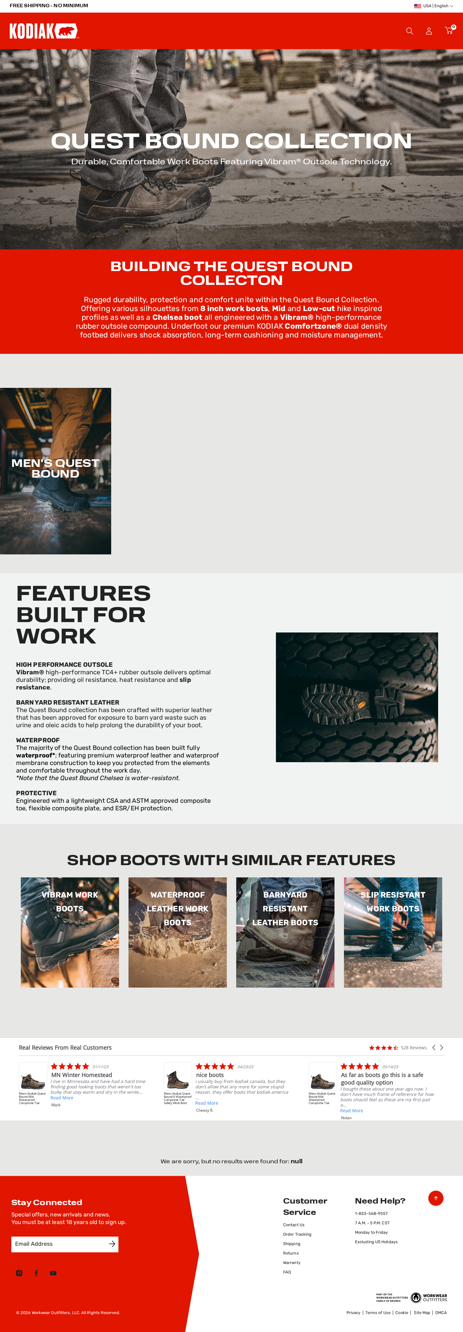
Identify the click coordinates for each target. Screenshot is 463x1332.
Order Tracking (297, 1235)
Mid (279, 309)
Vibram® (297, 318)
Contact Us (294, 1225)
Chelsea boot (177, 318)
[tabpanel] (231, 1162)
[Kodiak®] (44, 31)
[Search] (409, 31)
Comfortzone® (312, 327)
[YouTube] (53, 1274)
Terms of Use (378, 1313)
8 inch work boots (234, 309)
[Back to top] (435, 1196)
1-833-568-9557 (371, 1214)
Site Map (422, 1313)
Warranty (291, 1263)
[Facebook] (36, 1274)
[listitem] (372, 1087)
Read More (61, 1103)
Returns (291, 1253)
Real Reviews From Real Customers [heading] (65, 1047)
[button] (429, 31)
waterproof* (35, 756)
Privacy (353, 1313)
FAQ (287, 1272)
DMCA (441, 1313)
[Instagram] (19, 1274)
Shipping (291, 1244)
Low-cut (319, 309)
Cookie (401, 1313)
